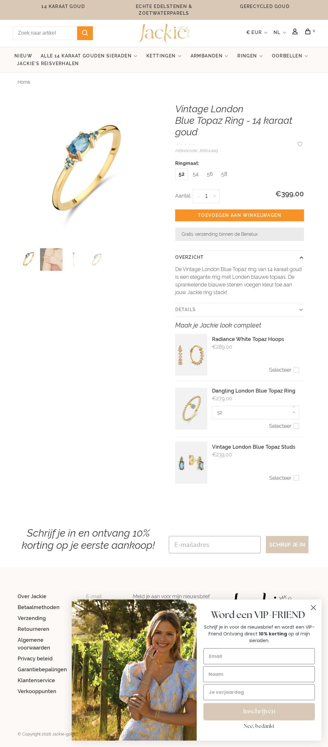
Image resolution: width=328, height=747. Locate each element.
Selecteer (280, 370)
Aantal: (183, 196)
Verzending (32, 618)
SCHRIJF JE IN (287, 544)
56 (210, 174)
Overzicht (189, 257)
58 (224, 174)
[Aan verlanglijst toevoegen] (299, 145)
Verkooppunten (37, 691)
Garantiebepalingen (42, 669)
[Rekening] (296, 32)
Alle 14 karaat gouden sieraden (86, 55)
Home (24, 82)
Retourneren (33, 629)
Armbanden (207, 55)
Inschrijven (259, 712)
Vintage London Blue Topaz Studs (253, 447)
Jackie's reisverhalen (48, 63)
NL (277, 32)
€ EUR (254, 32)
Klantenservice (36, 680)
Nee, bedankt (259, 726)
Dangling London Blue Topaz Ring (253, 391)
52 (181, 174)
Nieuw (23, 55)
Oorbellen (287, 55)
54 (196, 174)
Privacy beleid (35, 659)
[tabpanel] (88, 172)
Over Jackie (32, 596)
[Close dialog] (313, 607)
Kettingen (161, 55)
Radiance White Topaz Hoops (248, 339)
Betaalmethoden (39, 607)
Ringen (247, 55)
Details (185, 309)
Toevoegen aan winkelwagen (239, 215)
